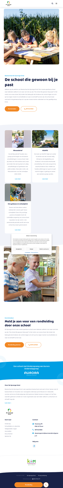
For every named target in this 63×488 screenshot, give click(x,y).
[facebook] (34, 446)
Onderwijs (8, 424)
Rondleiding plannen (14, 345)
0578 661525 (29, 109)
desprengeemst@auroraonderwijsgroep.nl (46, 434)
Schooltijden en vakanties (12, 426)
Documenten (9, 434)
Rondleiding (28, 485)
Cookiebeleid (27, 252)
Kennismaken (12, 109)
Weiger (31, 249)
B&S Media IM (36, 479)
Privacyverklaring (34, 252)
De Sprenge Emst (31, 475)
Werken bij (8, 436)
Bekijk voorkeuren (44, 249)
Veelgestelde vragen (11, 429)
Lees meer (18, 179)
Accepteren (19, 249)
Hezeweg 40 (39, 425)
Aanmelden (8, 431)
